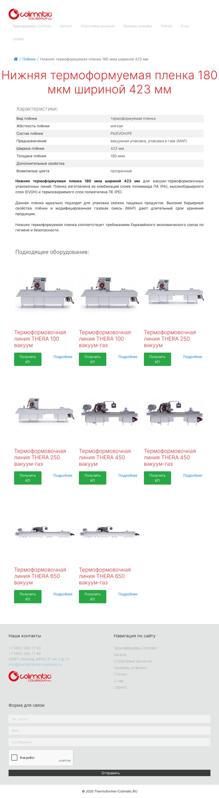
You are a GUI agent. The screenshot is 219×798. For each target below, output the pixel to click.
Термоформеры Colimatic (32, 26)
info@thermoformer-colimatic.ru (35, 664)
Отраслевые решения (98, 26)
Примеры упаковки (137, 26)
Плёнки (166, 26)
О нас (185, 26)
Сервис (18, 39)
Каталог (66, 26)
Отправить (111, 773)
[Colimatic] (30, 14)
